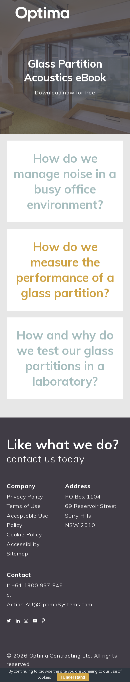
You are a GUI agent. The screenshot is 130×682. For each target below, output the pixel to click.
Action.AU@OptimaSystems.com (49, 604)
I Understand (73, 677)
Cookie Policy (24, 534)
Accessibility (23, 544)
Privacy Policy (25, 496)
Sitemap (17, 553)
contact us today (46, 459)
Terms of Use (24, 506)
